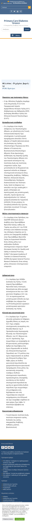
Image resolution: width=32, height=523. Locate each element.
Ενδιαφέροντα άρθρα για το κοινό (12, 502)
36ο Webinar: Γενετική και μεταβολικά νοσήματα (16, 473)
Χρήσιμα (4, 7)
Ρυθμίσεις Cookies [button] (8, 519)
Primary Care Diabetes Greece (16, 21)
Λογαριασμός (6, 487)
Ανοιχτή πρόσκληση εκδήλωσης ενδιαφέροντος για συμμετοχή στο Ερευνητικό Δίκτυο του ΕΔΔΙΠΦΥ (16, 466)
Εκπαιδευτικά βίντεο (8, 500)
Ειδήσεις (5, 496)
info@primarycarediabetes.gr (16, 1)
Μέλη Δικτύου (7, 489)
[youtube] (17, 11)
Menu (18, 35)
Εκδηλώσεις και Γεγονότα (10, 484)
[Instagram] (21, 11)
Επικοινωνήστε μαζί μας (9, 486)
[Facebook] (11, 11)
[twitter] (14, 11)
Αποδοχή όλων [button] (20, 519)
